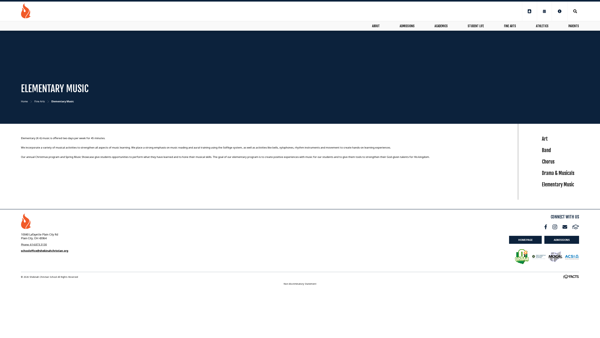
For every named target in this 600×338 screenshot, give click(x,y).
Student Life (476, 26)
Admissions (407, 26)
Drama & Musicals (558, 173)
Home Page (525, 240)
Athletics (542, 26)
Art (545, 139)
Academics (441, 26)
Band (546, 150)
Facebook (546, 226)
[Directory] (529, 11)
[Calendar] (544, 11)
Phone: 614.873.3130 (34, 244)
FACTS (575, 226)
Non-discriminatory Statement (300, 283)
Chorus (548, 162)
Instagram (554, 226)
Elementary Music (558, 184)
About (376, 26)
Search (573, 11)
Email (564, 226)
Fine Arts (510, 26)
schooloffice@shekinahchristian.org (44, 251)
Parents (573, 26)
